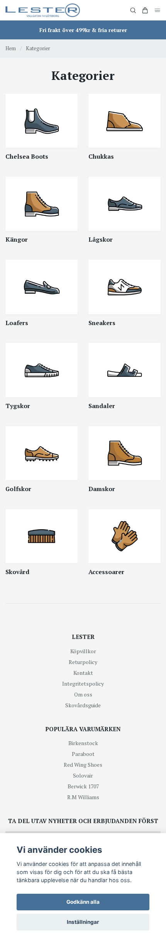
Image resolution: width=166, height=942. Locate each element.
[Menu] (157, 10)
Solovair (83, 775)
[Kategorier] (41, 121)
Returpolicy (83, 662)
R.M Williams (83, 797)
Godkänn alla (83, 902)
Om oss (83, 694)
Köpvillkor (83, 651)
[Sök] (133, 10)
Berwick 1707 (83, 786)
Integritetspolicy (83, 683)
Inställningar (83, 922)
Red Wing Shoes (83, 764)
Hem (10, 48)
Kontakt (83, 672)
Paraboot (83, 753)
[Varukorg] (145, 10)
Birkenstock (83, 743)
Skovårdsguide (83, 705)
